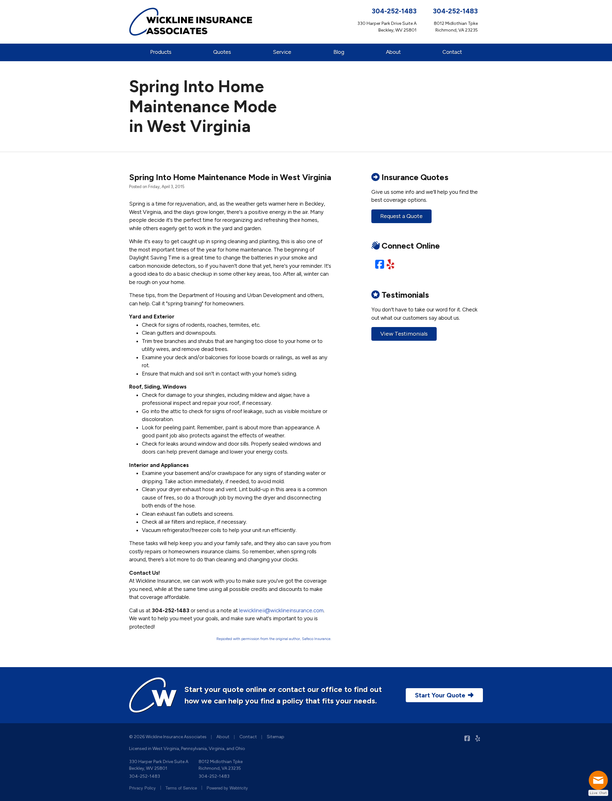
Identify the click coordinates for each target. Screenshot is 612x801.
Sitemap (275, 736)
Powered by (227, 788)
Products (160, 52)
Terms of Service (181, 788)
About (393, 52)
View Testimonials (404, 333)
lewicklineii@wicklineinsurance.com (281, 610)
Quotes (222, 52)
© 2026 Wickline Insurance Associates (168, 736)
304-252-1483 (394, 11)
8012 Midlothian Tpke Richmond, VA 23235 (221, 765)
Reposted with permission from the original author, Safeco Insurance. (274, 639)
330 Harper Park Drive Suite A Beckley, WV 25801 (158, 765)
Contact (452, 52)
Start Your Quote (440, 695)
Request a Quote (401, 216)
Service (282, 52)
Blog (338, 52)
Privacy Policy (142, 788)
